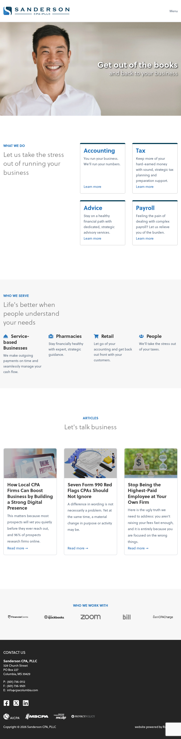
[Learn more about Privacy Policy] (83, 717)
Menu (174, 11)
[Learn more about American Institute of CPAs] (11, 717)
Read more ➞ (30, 547)
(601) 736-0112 (16, 681)
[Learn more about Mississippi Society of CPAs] (37, 717)
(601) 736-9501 (16, 686)
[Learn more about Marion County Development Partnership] (60, 717)
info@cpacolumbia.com (22, 690)
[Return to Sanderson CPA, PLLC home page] (36, 10)
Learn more (102, 186)
